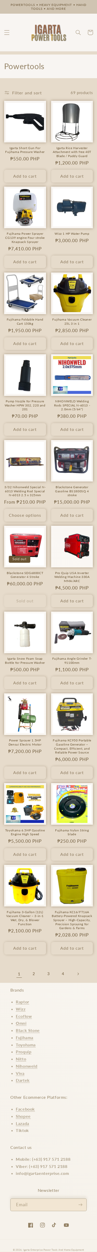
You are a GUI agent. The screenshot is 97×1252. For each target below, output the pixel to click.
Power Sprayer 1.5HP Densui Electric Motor (25, 742)
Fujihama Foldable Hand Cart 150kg (25, 321)
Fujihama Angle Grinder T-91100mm (72, 661)
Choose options (25, 515)
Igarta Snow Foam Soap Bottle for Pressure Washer (25, 661)
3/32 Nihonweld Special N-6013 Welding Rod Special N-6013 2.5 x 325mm (25, 491)
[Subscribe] (80, 1205)
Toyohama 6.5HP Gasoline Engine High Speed (25, 832)
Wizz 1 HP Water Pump (72, 233)
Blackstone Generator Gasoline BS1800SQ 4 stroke (72, 491)
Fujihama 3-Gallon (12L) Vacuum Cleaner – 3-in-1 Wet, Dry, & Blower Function (25, 918)
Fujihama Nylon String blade (72, 832)
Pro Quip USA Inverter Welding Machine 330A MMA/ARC (71, 577)
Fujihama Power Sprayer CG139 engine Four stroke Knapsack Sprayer (24, 237)
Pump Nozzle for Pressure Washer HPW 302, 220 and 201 (25, 405)
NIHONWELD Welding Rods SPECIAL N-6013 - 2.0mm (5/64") (72, 405)
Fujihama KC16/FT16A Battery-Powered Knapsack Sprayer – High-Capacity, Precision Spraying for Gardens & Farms (72, 920)
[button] (7, 32)
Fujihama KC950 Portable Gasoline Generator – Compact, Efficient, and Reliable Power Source (72, 746)
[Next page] (78, 974)
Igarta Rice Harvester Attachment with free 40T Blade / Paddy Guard (72, 152)
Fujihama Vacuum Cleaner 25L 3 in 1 (72, 321)
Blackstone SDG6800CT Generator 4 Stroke (25, 575)
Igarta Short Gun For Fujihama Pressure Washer (24, 150)
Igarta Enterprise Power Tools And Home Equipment (53, 1249)
